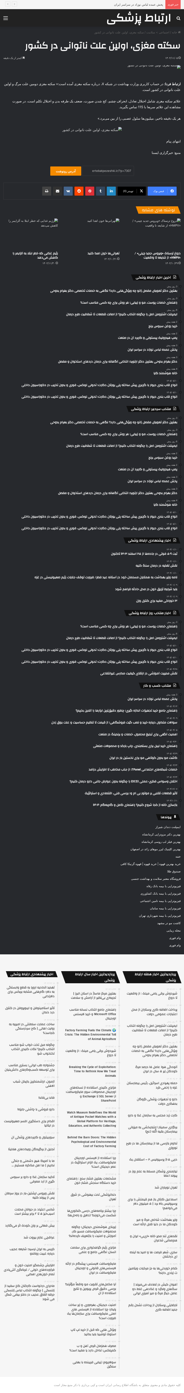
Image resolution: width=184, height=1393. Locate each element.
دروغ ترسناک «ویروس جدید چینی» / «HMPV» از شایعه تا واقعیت (158, 255)
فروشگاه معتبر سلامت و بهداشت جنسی (156, 878)
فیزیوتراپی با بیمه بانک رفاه (164, 886)
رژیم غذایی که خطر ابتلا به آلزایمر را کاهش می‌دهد (35, 255)
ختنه (178, 856)
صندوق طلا (174, 871)
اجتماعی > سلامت (157, 32)
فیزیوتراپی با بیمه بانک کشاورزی (160, 893)
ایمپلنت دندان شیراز (168, 827)
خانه (175, 32)
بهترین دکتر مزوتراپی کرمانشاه (161, 834)
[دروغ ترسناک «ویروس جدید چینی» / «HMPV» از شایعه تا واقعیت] (153, 233)
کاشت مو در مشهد (169, 923)
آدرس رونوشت (66, 171)
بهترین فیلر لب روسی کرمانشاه (161, 841)
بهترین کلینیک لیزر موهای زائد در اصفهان (155, 849)
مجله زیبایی (173, 930)
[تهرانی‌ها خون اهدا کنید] (92, 233)
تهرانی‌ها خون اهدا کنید (103, 253)
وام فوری (175, 938)
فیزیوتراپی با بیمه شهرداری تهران (160, 915)
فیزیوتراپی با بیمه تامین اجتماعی (160, 901)
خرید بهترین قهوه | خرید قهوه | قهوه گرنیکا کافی (150, 864)
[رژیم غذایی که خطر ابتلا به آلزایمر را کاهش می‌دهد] (30, 233)
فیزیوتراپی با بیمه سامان (165, 908)
